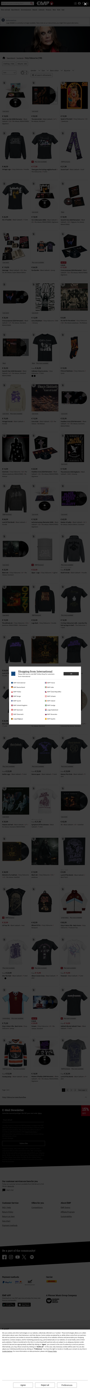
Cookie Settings (7, 1351)
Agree (23, 1385)
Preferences (66, 1385)
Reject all (45, 1385)
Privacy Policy (52, 1351)
